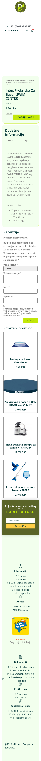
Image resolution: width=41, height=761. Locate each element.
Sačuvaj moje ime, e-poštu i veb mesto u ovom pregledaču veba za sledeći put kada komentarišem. (20, 312)
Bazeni (22, 80)
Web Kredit (20, 639)
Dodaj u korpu (26, 117)
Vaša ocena (10, 265)
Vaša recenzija (12, 273)
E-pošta (8, 296)
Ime (6, 287)
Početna (9, 80)
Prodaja (16, 80)
